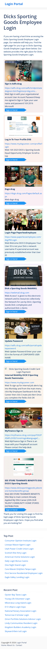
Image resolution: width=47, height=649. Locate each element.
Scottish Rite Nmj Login (15, 552)
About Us (11, 645)
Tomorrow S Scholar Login (17, 615)
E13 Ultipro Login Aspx (15, 606)
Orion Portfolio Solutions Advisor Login (23, 619)
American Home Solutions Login (20, 556)
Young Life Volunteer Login (17, 598)
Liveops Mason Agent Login (17, 544)
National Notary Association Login (20, 611)
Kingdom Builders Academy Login (20, 627)
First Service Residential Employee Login (24, 573)
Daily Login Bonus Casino (16, 561)
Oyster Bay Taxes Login (15, 594)
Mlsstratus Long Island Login (18, 602)
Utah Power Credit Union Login (19, 548)
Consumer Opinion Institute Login (20, 540)
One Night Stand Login (15, 565)
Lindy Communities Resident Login (21, 623)
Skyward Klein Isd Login (16, 631)
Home (3, 645)
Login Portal (14, 4)
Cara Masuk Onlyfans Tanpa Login (20, 569)
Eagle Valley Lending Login (17, 577)
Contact (19, 645)
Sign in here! (12, 110)
